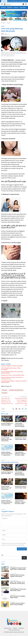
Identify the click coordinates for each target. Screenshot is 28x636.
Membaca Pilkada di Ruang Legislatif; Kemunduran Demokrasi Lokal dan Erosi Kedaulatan (17, 575)
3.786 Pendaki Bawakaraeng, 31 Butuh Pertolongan (11, 368)
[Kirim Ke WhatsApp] (25, 409)
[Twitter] (11, 623)
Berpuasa (4, 390)
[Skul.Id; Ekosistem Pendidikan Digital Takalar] (5, 597)
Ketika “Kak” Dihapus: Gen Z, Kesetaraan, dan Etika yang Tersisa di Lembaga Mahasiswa (18, 582)
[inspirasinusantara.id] (8, 4)
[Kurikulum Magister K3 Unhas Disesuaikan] (7, 418)
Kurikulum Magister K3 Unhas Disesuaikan (12, 365)
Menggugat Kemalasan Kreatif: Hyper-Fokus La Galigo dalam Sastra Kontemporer (18, 568)
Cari (2, 555)
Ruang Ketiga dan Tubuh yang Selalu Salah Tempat (18, 589)
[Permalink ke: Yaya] (2, 34)
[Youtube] (17, 623)
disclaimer (21, 628)
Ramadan (4, 393)
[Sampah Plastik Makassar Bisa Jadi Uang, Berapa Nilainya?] (7, 433)
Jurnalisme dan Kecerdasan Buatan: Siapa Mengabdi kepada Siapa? (17, 603)
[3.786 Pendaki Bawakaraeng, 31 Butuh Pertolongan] (21, 418)
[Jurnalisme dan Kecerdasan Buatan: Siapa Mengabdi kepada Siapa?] (5, 604)
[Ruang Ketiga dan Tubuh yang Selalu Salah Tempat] (5, 590)
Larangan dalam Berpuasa (16, 390)
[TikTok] (20, 624)
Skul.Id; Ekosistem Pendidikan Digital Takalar (17, 596)
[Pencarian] (26, 4)
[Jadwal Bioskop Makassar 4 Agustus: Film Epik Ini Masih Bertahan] (21, 447)
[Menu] (2, 4)
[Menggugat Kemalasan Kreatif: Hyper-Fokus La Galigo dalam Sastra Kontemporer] (5, 569)
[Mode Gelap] (23, 4)
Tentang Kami (7, 628)
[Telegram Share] (22, 409)
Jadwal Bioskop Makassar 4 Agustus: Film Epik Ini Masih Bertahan (14, 381)
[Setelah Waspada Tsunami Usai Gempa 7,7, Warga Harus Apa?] (7, 447)
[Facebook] (8, 623)
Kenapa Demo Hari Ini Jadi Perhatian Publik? (12, 375)
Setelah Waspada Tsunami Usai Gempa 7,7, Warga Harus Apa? (12, 378)
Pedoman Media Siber (14, 630)
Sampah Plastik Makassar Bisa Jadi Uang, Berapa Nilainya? (12, 372)
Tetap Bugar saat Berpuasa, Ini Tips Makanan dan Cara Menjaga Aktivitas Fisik (7, 400)
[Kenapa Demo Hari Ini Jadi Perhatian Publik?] (21, 433)
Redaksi (15, 628)
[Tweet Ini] (16, 409)
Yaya (5, 33)
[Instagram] (14, 623)
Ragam (3, 26)
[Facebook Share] (13, 409)
